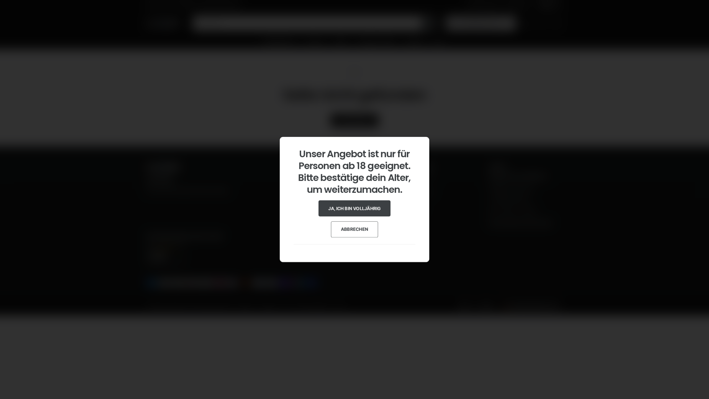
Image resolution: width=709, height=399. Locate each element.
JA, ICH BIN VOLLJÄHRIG (354, 208)
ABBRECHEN (354, 229)
